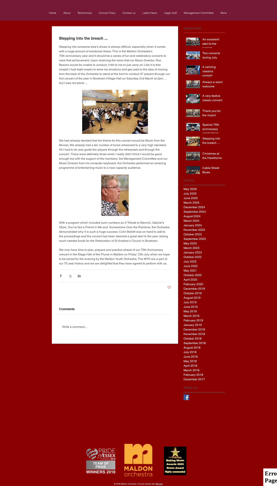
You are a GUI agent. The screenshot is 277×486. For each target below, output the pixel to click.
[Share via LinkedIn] (79, 276)
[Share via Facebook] (61, 276)
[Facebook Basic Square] (186, 397)
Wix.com (159, 484)
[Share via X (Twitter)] (70, 276)
